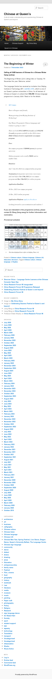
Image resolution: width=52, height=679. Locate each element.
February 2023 (9, 414)
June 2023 (7, 404)
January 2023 (9, 416)
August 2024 (8, 370)
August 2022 (8, 429)
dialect (6, 552)
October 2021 (9, 454)
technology (8, 631)
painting (7, 598)
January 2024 (9, 386)
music (6, 595)
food (5, 575)
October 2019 (9, 510)
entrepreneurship (10, 565)
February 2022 (9, 444)
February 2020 (9, 505)
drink (6, 560)
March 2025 (8, 358)
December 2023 (9, 388)
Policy (6, 605)
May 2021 (7, 467)
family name (8, 567)
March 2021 (8, 472)
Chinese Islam (9, 532)
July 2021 (7, 462)
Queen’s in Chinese (11, 48)
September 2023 (10, 396)
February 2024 (9, 383)
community (8, 547)
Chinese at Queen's (17, 14)
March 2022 (8, 442)
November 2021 (9, 452)
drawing (7, 557)
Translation (8, 633)
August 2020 (8, 490)
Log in (6, 657)
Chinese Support (17, 43)
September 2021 (10, 457)
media (6, 590)
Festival (7, 570)
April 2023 (7, 409)
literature (15, 260)
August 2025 (8, 348)
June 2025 (7, 350)
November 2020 (9, 482)
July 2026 (7, 322)
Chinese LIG (39, 257)
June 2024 (7, 373)
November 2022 (9, 421)
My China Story (32, 43)
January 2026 (9, 338)
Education (7, 260)
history (6, 580)
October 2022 (9, 424)
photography (9, 603)
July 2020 (7, 492)
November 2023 (9, 391)
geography (8, 577)
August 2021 (8, 459)
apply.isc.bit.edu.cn (30, 199)
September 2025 (10, 345)
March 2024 (8, 381)
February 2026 (9, 335)
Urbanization (9, 643)
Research (7, 610)
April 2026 (7, 330)
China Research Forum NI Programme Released (22, 287)
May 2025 (7, 353)
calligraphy (8, 527)
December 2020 (9, 480)
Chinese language (28, 257)
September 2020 (10, 487)
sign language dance (12, 613)
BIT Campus (12, 105)
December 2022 (9, 419)
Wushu (6, 646)
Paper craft (8, 600)
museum (7, 593)
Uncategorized (9, 641)
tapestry (7, 628)
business (7, 524)
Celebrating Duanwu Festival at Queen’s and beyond (23, 289)
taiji (5, 626)
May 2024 (7, 376)
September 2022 (10, 426)
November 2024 (9, 365)
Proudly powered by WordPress (26, 674)
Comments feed (10, 662)
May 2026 (7, 327)
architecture (8, 519)
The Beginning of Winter (19, 63)
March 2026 (8, 332)
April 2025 (7, 355)
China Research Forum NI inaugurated (18, 284)
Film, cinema (9, 572)
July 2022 (7, 431)
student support (10, 623)
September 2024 (10, 368)
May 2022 (7, 436)
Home (6, 43)
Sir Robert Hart (9, 615)
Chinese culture (16, 257)
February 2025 (9, 360)
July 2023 (7, 401)
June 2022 (7, 434)
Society (7, 618)
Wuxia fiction (9, 649)
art (5, 522)
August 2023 (8, 398)
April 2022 (7, 439)
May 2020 (7, 497)
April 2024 (7, 378)
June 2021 (7, 464)
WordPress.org (9, 665)
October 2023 (9, 393)
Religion (7, 608)
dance (6, 549)
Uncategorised (9, 638)
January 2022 (9, 447)
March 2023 (8, 411)
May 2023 (7, 406)
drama (6, 555)
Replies (14, 262)
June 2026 (7, 325)
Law (5, 585)
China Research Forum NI (13, 292)
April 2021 (7, 470)
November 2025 (9, 340)
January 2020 (9, 508)
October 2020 (9, 485)
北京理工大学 (29, 89)
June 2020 (7, 495)
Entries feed (8, 660)
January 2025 (9, 363)
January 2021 (9, 477)
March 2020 (8, 503)
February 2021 (9, 475)
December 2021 (9, 449)
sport (6, 621)
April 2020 (7, 500)
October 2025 (9, 343)
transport (7, 636)
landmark (7, 583)
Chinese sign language (12, 544)
